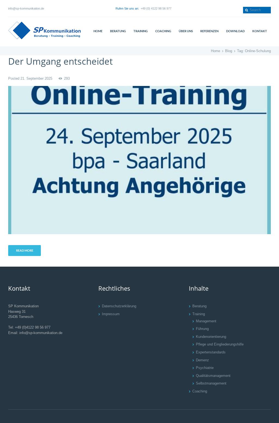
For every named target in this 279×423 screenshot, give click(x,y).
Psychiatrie (205, 368)
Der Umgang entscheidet (60, 61)
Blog (228, 51)
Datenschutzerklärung (119, 306)
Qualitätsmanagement (213, 376)
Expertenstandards (211, 352)
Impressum (111, 314)
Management (206, 321)
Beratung (199, 306)
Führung (202, 329)
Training (198, 314)
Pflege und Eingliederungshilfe (220, 344)
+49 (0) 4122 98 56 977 (156, 8)
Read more (24, 250)
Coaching (199, 391)
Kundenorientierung (211, 337)
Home (215, 51)
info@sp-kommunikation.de (26, 8)
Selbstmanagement (211, 383)
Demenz (202, 360)
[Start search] (246, 10)
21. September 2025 (36, 78)
